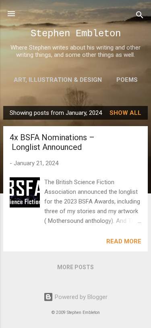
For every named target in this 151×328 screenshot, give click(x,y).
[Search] (140, 16)
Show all (125, 112)
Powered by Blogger (80, 297)
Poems (127, 79)
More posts (75, 267)
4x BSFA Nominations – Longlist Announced (52, 142)
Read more (123, 241)
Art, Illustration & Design (58, 79)
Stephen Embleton (76, 33)
